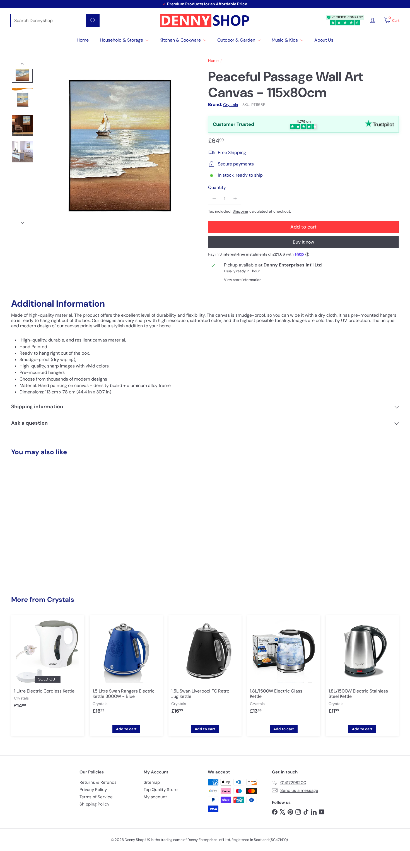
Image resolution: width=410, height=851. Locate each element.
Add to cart (41, 569)
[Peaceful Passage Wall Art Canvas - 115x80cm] (41, 515)
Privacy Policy (93, 789)
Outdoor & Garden (236, 40)
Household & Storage (122, 40)
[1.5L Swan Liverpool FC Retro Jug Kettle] (205, 669)
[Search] (93, 20)
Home (83, 40)
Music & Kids (285, 40)
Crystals (60, 599)
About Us (323, 40)
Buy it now (303, 242)
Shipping (240, 211)
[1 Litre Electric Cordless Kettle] (47, 666)
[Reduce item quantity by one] (214, 199)
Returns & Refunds (98, 782)
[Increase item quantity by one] (235, 199)
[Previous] (22, 65)
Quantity (217, 187)
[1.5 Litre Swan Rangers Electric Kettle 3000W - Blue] (126, 669)
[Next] (22, 221)
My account (155, 797)
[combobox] (55, 20)
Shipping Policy (94, 804)
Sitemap (152, 782)
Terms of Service (96, 797)
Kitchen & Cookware (181, 40)
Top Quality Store (161, 789)
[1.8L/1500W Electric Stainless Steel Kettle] (362, 669)
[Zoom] (120, 143)
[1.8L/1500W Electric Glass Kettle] (283, 669)
